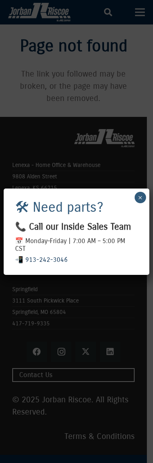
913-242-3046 (46, 259)
